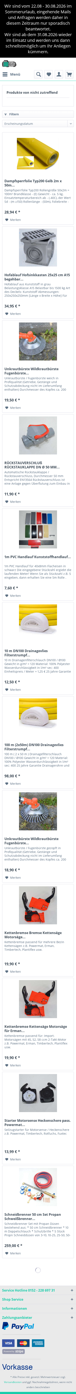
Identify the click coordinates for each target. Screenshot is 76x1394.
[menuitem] (11, 74)
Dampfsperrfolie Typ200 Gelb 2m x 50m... (33, 183)
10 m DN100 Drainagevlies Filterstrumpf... (26, 653)
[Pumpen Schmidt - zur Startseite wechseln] (9, 63)
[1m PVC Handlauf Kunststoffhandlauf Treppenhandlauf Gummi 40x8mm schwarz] (38, 529)
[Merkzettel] (48, 74)
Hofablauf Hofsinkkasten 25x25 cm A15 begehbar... (37, 277)
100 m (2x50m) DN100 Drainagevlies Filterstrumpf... (34, 747)
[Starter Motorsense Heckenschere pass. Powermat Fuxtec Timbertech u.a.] (38, 1093)
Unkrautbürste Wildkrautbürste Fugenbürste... (31, 371)
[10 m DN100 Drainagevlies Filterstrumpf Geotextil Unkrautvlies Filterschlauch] (38, 623)
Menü (15, 74)
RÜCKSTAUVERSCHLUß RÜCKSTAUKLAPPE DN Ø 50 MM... (32, 465)
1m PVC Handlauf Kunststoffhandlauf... (37, 557)
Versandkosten (13, 1382)
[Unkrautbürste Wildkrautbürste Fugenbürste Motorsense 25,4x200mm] (38, 811)
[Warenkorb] (69, 74)
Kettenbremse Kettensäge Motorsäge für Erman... (35, 1028)
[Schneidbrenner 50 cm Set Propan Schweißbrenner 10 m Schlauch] (38, 1187)
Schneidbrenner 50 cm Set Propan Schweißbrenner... (32, 1216)
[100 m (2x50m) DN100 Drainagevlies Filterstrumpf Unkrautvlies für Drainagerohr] (38, 717)
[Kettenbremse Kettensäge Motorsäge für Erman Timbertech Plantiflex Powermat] (38, 999)
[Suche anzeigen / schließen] (38, 74)
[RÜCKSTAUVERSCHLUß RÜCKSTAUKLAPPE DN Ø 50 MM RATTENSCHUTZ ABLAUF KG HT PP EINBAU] (38, 435)
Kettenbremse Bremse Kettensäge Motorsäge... (33, 935)
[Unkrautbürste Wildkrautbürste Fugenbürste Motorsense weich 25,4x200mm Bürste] (38, 341)
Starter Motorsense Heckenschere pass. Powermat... (37, 1122)
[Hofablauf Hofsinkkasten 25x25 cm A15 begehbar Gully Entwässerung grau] (38, 247)
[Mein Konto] (59, 74)
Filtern (13, 114)
